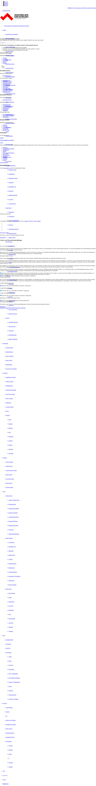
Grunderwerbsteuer (7, 107)
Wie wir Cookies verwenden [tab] (6, 246)
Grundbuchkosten (7, 105)
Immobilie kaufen (7, 80)
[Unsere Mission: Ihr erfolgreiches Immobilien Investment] (16, 25)
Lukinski (26, 221)
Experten (5, 58)
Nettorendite (5, 128)
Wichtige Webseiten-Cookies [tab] (6, 256)
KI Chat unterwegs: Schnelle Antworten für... (78, 8)
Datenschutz (2, 306)
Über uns (12, 55)
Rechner (6, 4)
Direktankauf (3, 140)
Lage (4, 152)
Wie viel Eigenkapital (7, 114)
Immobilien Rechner (7, 99)
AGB (35, 221)
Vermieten (5, 156)
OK (1, 237)
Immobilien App (6, 84)
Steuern (6, 3)
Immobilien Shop (6, 88)
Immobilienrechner (7, 83)
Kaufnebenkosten (7, 104)
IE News (66, 8)
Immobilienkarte (6, 85)
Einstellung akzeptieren (5, 307)
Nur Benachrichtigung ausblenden (18, 307)
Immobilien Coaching (7, 90)
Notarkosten (5, 109)
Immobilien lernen (7, 75)
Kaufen (4, 148)
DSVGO (31, 221)
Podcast (4, 61)
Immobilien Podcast (7, 89)
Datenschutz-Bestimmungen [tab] (6, 301)
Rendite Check (6, 130)
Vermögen (5, 157)
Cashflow (5, 125)
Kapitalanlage (6, 150)
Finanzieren (5, 153)
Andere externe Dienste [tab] (5, 277)
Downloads (5, 60)
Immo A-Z (5, 147)
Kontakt (2, 137)
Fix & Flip (5, 126)
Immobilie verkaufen (7, 81)
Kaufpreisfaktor (6, 127)
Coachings (5, 59)
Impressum (15, 221)
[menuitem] (49, 1)
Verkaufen (5, 158)
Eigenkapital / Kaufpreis (8, 115)
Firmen (6, 5)
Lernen (6, 1)
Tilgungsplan (6, 117)
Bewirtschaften (6, 155)
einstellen (4, 237)
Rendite (4, 151)
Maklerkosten (6, 108)
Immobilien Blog (6, 92)
